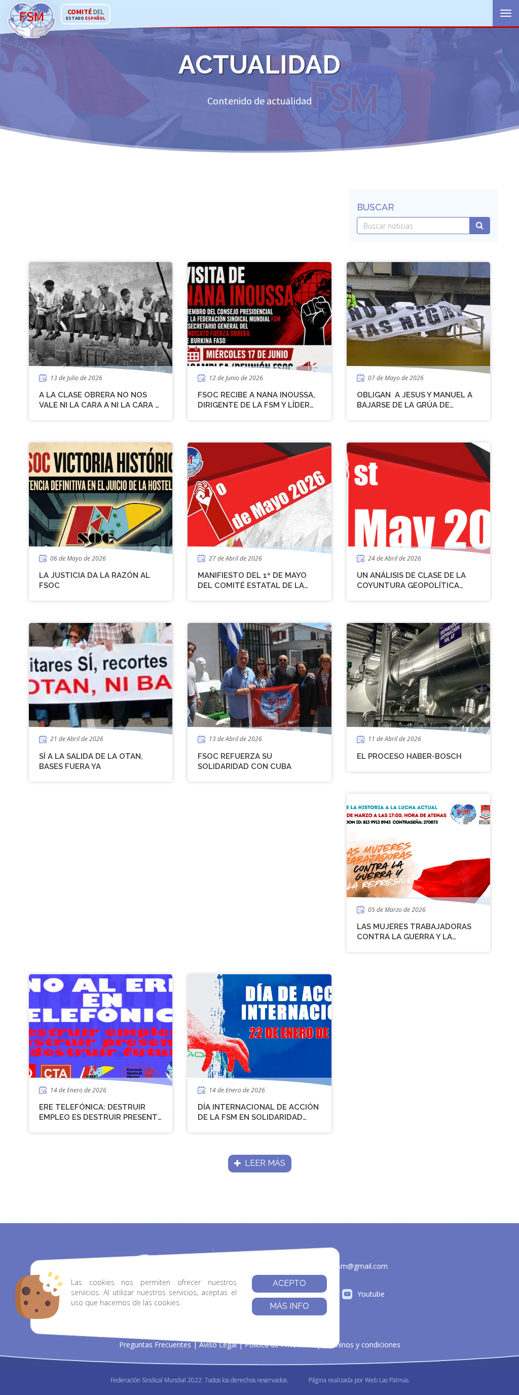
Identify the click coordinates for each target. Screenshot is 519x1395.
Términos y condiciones (361, 1344)
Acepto (289, 1283)
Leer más (263, 1163)
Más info (289, 1306)
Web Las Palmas (387, 1380)
